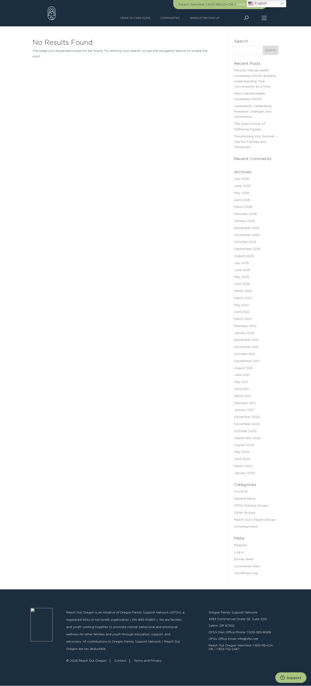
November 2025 (246, 235)
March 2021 (242, 396)
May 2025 (241, 277)
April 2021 (241, 389)
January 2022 (244, 333)
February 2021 (245, 403)
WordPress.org (245, 573)
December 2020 (247, 417)
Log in (239, 552)
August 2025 (244, 256)
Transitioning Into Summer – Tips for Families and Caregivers (255, 142)
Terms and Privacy (148, 660)
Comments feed (247, 566)
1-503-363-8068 (259, 632)
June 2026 (242, 186)
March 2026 (243, 207)
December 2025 (246, 228)
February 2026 (245, 214)
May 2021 (241, 382)
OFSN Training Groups (251, 505)
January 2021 (244, 410)
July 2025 (241, 263)
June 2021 (241, 375)
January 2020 (244, 473)
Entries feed (243, 559)
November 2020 (247, 424)
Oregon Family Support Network (233, 612)
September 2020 (247, 438)
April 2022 (242, 312)
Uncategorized (245, 526)
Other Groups (244, 512)
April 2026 (242, 200)
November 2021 (246, 347)
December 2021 (246, 340)
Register (240, 545)
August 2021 (243, 368)
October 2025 (245, 242)
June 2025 (242, 270)
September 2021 (247, 361)
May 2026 (241, 193)
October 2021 (244, 354)
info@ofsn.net (248, 639)
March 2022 (243, 319)
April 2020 (242, 459)
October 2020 (245, 431)
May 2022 (241, 305)
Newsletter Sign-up (204, 18)
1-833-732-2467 (228, 649)
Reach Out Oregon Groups (255, 519)
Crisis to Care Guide (135, 18)
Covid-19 (240, 491)
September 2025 (247, 249)
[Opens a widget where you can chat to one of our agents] (290, 678)
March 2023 (243, 298)
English (260, 3)
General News (245, 498)
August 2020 (244, 445)
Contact (120, 660)
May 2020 (242, 452)
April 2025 (242, 284)
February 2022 (245, 326)
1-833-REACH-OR (219, 4)
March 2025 (243, 291)
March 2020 (243, 466)
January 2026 (244, 221)
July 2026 (241, 179)
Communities (170, 18)
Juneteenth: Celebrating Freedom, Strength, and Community (253, 112)
